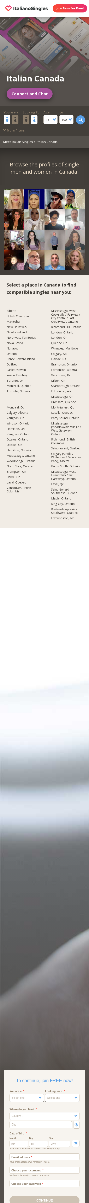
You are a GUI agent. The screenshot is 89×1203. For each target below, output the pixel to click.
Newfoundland (17, 332)
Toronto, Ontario (18, 391)
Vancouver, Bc (61, 375)
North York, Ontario (20, 466)
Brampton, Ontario (64, 364)
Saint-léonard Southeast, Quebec (64, 491)
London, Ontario (62, 332)
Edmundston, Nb (62, 518)
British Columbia (18, 316)
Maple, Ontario (61, 498)
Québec (12, 364)
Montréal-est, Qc (62, 407)
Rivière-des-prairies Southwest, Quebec (64, 511)
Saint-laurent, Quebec (65, 448)
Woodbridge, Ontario (21, 461)
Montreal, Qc (15, 407)
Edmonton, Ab (61, 391)
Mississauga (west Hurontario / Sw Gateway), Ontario (63, 475)
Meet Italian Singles (18, 142)
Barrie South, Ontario (65, 466)
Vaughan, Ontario (18, 434)
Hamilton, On (16, 429)
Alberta (11, 311)
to (61, 112)
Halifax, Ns (58, 359)
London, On (59, 337)
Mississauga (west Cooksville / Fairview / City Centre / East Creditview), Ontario (65, 316)
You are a (11, 112)
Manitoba (13, 322)
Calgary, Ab (59, 354)
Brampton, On (16, 472)
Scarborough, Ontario (66, 386)
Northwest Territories (21, 337)
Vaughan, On (15, 418)
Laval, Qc (57, 484)
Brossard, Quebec (63, 402)
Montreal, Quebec (19, 386)
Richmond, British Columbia (63, 441)
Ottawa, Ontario (17, 439)
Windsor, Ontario (18, 423)
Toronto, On (15, 381)
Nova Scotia (15, 343)
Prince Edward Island (21, 359)
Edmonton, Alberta (64, 370)
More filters (15, 130)
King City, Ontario (63, 504)
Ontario (12, 354)
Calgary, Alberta (17, 413)
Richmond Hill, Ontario (66, 327)
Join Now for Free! (70, 8)
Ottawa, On (14, 445)
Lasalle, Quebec (62, 413)
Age (46, 112)
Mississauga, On (62, 397)
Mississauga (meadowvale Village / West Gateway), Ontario (66, 429)
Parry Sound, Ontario (65, 418)
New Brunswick (17, 327)
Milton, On (58, 381)
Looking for (32, 112)
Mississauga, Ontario (21, 456)
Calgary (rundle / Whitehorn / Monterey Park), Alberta (66, 457)
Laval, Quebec (16, 482)
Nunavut (12, 348)
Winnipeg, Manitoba (64, 348)
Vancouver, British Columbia (19, 489)
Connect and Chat (30, 94)
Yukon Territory (17, 375)
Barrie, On (13, 477)
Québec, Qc (59, 343)
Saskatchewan (16, 370)
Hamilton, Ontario (19, 450)
